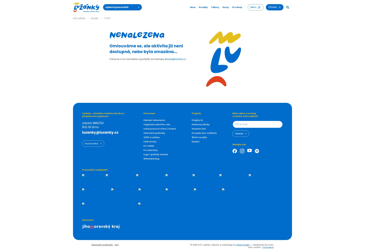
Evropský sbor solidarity (204, 133)
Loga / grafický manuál (155, 154)
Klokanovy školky (201, 124)
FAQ (117, 244)
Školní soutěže (199, 137)
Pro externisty (150, 150)
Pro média (148, 145)
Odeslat (239, 133)
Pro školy (237, 7)
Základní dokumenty (154, 120)
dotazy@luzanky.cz (175, 59)
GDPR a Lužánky (151, 137)
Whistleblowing (151, 158)
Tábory (215, 7)
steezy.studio (243, 244)
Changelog (268, 247)
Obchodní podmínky (154, 133)
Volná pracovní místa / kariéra (159, 128)
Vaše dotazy (149, 141)
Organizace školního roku (156, 124)
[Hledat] (288, 7)
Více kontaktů (91, 143)
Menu (253, 7)
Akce (192, 7)
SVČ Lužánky (79, 18)
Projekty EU (197, 120)
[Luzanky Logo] (86, 7)
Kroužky (203, 7)
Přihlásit (272, 7)
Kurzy (226, 7)
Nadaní (195, 141)
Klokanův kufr (199, 128)
